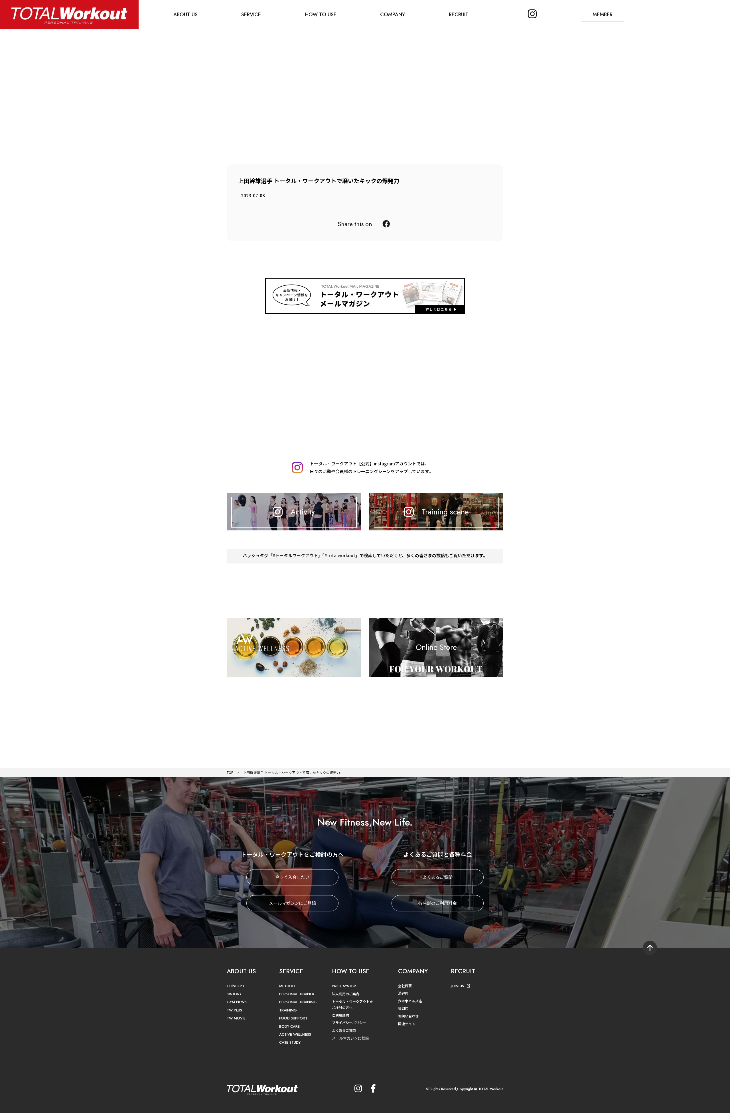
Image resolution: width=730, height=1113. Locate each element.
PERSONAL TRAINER (296, 994)
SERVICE (251, 14)
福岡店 (403, 1008)
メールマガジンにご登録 (292, 903)
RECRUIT (459, 14)
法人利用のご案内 (345, 993)
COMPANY (392, 14)
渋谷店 (403, 993)
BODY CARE (289, 1026)
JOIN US (457, 986)
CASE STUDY (290, 1042)
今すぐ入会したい (292, 877)
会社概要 (405, 985)
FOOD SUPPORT (293, 1018)
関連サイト (406, 1023)
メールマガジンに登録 (350, 1038)
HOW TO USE (320, 14)
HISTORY (234, 994)
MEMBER (603, 14)
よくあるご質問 (438, 877)
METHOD (287, 986)
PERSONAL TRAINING (298, 1002)
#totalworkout (340, 555)
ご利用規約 (340, 1015)
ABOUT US (185, 14)
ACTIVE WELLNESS (295, 1034)
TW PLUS (234, 1010)
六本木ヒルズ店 (410, 1000)
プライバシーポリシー (349, 1022)
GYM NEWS (237, 1002)
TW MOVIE (236, 1018)
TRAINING (288, 1010)
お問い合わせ (408, 1015)
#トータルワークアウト (295, 555)
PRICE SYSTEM (344, 986)
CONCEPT (235, 986)
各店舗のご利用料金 (437, 903)
